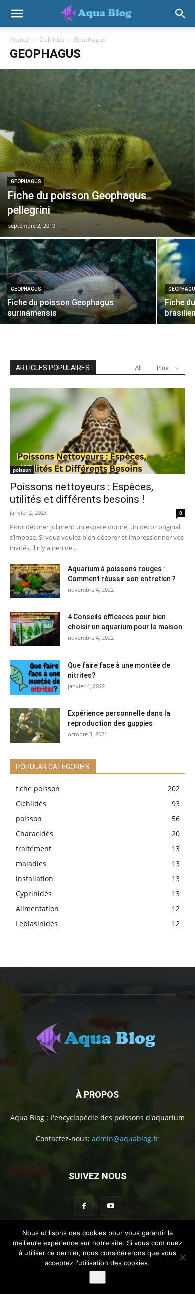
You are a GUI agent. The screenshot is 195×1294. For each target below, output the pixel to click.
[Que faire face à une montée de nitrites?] (35, 677)
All (138, 368)
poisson (22, 469)
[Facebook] (84, 1206)
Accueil (20, 39)
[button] (17, 13)
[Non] (183, 1257)
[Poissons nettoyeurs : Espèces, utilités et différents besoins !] (97, 431)
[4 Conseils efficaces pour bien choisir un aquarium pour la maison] (35, 629)
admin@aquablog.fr (125, 1138)
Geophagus (26, 181)
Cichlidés (52, 39)
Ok (98, 1277)
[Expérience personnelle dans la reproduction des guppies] (35, 725)
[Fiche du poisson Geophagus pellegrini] (97, 153)
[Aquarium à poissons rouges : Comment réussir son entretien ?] (35, 581)
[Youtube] (111, 1206)
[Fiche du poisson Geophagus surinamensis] (78, 297)
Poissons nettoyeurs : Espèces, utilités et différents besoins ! (82, 493)
